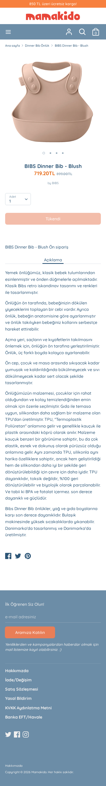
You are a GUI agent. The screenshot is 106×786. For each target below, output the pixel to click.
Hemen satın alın (53, 234)
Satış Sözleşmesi (21, 689)
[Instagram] (26, 735)
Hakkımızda (17, 670)
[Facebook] (17, 735)
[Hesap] (69, 29)
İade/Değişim (18, 679)
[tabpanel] (53, 99)
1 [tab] (43, 153)
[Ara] (82, 29)
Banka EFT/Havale (23, 717)
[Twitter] (8, 735)
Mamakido (39, 772)
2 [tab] (50, 153)
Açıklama (53, 259)
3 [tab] (56, 153)
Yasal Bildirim (18, 698)
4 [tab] (63, 153)
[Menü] (8, 32)
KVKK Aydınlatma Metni (28, 707)
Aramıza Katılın (30, 632)
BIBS (55, 183)
